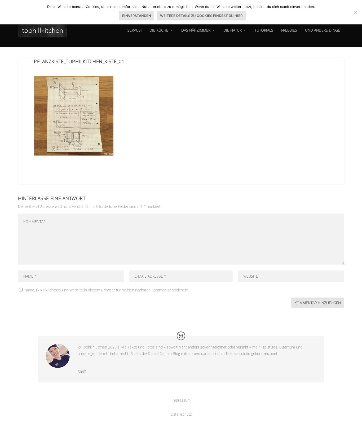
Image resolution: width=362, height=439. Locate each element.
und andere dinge (322, 30)
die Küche (158, 30)
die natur (232, 30)
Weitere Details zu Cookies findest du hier (201, 16)
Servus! (134, 30)
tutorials (264, 30)
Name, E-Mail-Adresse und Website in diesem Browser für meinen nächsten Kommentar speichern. (106, 289)
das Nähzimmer (195, 30)
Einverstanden (136, 16)
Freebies (289, 30)
